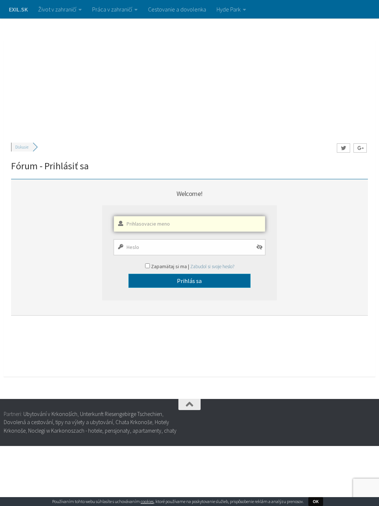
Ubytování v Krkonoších (50, 413)
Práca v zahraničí (112, 9)
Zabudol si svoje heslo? (212, 266)
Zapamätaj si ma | (170, 266)
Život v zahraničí (57, 9)
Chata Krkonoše (133, 422)
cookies (147, 501)
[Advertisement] (189, 74)
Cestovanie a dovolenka (177, 9)
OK (316, 501)
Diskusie (21, 147)
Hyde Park (229, 9)
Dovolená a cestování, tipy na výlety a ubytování (58, 422)
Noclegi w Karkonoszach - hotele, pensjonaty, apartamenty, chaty (102, 430)
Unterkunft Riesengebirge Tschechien (121, 413)
